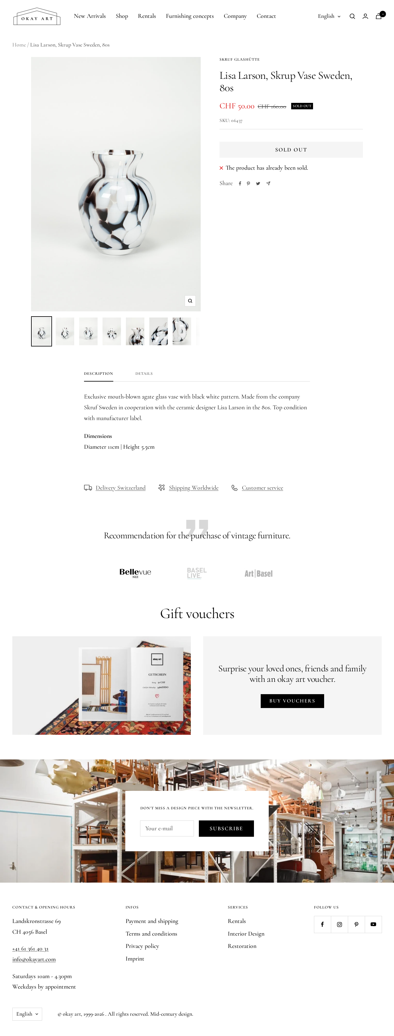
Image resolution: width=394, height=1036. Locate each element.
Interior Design (246, 933)
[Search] (352, 16)
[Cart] (379, 16)
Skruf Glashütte (239, 59)
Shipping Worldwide (194, 488)
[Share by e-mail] (268, 183)
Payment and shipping (152, 921)
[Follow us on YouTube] (373, 924)
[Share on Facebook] (240, 183)
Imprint (135, 958)
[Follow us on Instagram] (339, 924)
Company (235, 16)
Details (144, 373)
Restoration (242, 946)
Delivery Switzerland (121, 488)
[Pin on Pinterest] (248, 183)
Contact (266, 16)
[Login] (365, 16)
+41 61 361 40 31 (30, 948)
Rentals (147, 16)
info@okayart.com (34, 959)
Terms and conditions (151, 933)
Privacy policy (142, 946)
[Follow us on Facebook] (322, 924)
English (326, 15)
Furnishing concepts (190, 16)
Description (98, 373)
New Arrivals (90, 16)
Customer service (262, 488)
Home (19, 44)
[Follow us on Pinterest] (356, 924)
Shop (122, 16)
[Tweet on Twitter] (258, 183)
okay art (72, 1013)
